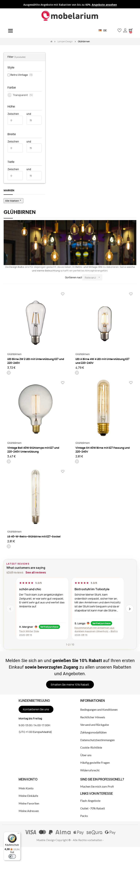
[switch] (12, 856)
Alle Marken (13, 200)
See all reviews (36, 572)
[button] (113, 30)
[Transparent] (9, 373)
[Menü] (18, 834)
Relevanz (93, 277)
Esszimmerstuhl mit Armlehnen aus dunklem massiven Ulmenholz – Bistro (96, 629)
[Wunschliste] (62, 294)
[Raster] (6, 277)
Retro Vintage (21, 75)
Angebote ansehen (104, 4)
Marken (9, 190)
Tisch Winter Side (29, 631)
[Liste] (11, 277)
